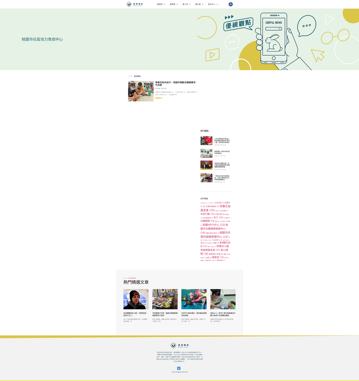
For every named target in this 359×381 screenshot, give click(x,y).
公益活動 (224, 211)
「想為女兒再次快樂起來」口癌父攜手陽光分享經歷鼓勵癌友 (221, 177)
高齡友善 (221, 260)
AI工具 (203, 203)
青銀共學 (208, 260)
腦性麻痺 (210, 243)
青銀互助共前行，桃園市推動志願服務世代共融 (175, 84)
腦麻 (216, 243)
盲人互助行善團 (225, 240)
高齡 (214, 260)
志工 (218, 217)
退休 (226, 254)
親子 (214, 246)
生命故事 (216, 240)
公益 (217, 210)
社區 (203, 243)
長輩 (202, 260)
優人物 (185, 4)
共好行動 (207, 214)
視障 (209, 246)
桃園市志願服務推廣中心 (214, 228)
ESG (212, 203)
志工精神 (227, 218)
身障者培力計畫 (216, 254)
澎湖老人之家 (208, 240)
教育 (217, 221)
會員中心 (211, 4)
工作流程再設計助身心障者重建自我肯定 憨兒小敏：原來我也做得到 (222, 140)
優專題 (172, 4)
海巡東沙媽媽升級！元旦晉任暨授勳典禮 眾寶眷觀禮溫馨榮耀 (222, 165)
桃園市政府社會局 (212, 233)
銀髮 (209, 257)
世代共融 (219, 203)
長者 (226, 257)
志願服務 (207, 221)
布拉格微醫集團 (208, 218)
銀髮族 (218, 257)
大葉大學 (220, 214)
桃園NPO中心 (214, 224)
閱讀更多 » (159, 98)
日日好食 (223, 221)
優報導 (160, 4)
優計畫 (198, 4)
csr (208, 203)
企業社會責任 (212, 206)
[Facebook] (231, 4)
